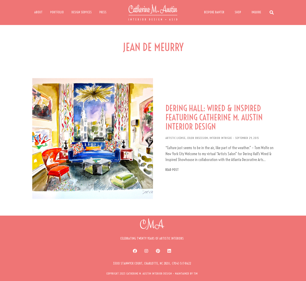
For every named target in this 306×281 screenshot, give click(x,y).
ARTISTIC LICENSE (175, 138)
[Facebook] (135, 251)
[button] (152, 263)
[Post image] (92, 138)
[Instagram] (146, 251)
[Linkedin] (169, 251)
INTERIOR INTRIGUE (221, 138)
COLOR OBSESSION (197, 138)
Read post (172, 170)
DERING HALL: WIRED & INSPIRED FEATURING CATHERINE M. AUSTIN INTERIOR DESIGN (214, 117)
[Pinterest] (158, 251)
